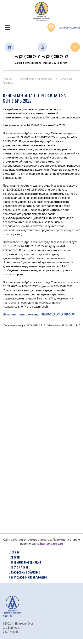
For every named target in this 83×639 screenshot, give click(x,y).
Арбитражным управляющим (36, 78)
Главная (7, 78)
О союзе (14, 551)
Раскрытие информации (25, 561)
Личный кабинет (69, 28)
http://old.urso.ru (51, 543)
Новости (14, 556)
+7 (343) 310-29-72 (55, 56)
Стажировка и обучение (24, 571)
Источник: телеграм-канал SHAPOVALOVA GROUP (39, 314)
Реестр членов (18, 566)
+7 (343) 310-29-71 (28, 56)
